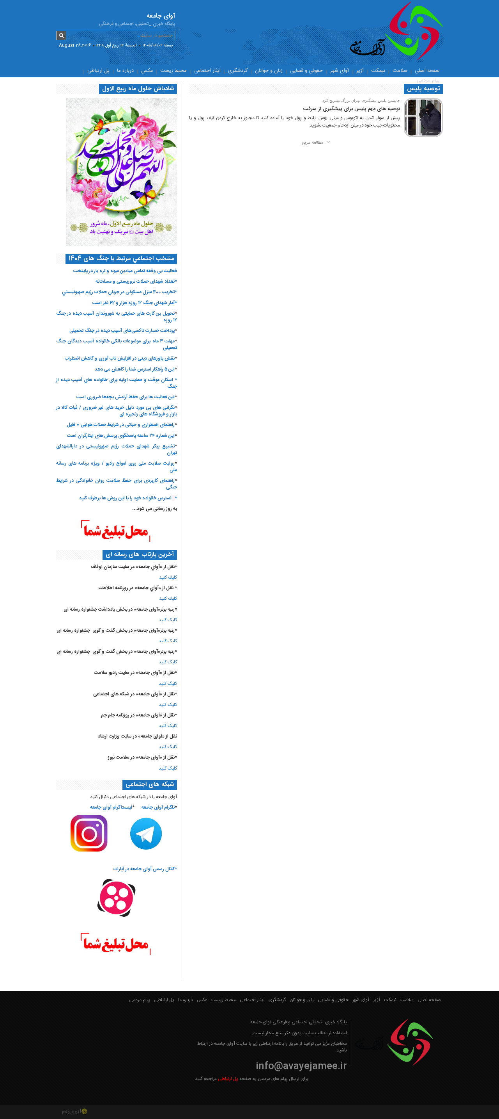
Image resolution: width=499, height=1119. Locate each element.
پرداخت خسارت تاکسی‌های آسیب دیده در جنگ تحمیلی (122, 331)
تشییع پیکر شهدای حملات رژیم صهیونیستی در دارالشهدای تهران (116, 449)
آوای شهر (339, 70)
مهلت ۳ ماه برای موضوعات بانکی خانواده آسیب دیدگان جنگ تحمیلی (116, 344)
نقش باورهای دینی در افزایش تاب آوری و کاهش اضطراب (120, 358)
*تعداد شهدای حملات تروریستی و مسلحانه (136, 281)
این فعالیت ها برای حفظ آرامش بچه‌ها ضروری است (125, 397)
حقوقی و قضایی (306, 70)
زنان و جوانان (269, 70)
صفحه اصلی (427, 70)
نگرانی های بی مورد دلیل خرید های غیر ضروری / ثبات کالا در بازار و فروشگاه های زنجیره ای (116, 411)
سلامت (400, 70)
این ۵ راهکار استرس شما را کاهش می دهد (135, 369)
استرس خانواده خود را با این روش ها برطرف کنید (125, 498)
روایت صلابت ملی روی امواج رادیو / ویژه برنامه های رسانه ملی (116, 467)
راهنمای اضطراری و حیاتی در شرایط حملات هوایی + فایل (121, 425)
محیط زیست (173, 70)
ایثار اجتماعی (207, 70)
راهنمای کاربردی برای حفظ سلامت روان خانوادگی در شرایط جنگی (116, 484)
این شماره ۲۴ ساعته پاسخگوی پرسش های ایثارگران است (121, 436)
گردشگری (238, 70)
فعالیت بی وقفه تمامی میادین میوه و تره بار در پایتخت (125, 271)
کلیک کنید (168, 620)
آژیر (360, 70)
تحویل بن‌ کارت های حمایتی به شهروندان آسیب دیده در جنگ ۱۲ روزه (116, 317)
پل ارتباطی (98, 70)
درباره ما (125, 70)
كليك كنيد (168, 577)
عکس (147, 70)
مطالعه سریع (313, 142)
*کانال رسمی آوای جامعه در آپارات (145, 869)
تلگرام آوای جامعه (158, 807)
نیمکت (378, 70)
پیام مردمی (428, 80)
